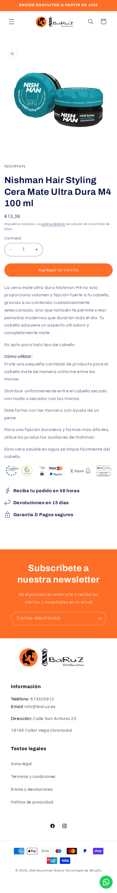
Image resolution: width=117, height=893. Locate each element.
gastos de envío (53, 224)
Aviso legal (21, 764)
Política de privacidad (32, 802)
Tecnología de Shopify (83, 870)
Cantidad (12, 238)
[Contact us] (106, 882)
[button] (11, 21)
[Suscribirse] (99, 618)
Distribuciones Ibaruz (46, 870)
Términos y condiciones (33, 777)
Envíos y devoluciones (32, 789)
